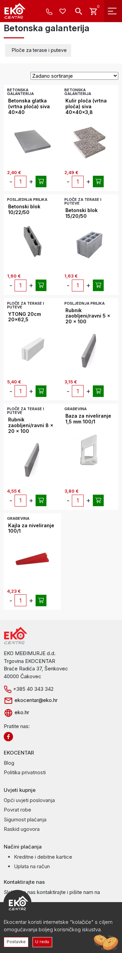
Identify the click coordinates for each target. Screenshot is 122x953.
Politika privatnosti (25, 772)
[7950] (41, 500)
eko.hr (21, 712)
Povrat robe (17, 809)
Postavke (16, 941)
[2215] (98, 391)
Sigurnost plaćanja (25, 819)
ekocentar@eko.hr (35, 700)
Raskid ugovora (22, 829)
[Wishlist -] (63, 11)
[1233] (98, 181)
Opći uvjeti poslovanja (29, 800)
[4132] (41, 391)
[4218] (41, 285)
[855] (41, 600)
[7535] (41, 181)
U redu (42, 941)
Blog (9, 763)
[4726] (98, 285)
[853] (98, 500)
